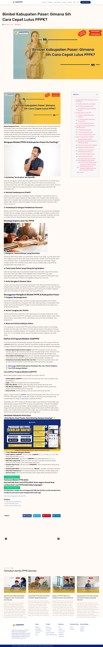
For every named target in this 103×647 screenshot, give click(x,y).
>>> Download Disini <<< (12, 477)
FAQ (78, 2)
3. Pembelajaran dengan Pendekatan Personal (87, 109)
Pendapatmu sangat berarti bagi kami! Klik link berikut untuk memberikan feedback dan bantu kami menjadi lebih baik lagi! (88, 167)
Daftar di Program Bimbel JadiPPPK (85, 137)
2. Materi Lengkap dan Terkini (85, 132)
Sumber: (82, 172)
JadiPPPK (7, 344)
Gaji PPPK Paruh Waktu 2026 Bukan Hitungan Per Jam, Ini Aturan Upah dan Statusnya (14, 598)
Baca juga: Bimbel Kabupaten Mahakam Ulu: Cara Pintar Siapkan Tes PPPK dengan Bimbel (87, 141)
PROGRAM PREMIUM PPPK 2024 (86, 147)
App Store (52, 454)
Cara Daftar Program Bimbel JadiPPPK (87, 145)
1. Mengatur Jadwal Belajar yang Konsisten (86, 116)
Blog (74, 2)
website (21, 456)
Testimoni (70, 2)
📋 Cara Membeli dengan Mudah (86, 154)
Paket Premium (57, 2)
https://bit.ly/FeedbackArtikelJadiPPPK (15, 496)
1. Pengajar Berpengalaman (84, 130)
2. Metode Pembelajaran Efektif (85, 106)
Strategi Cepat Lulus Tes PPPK (83, 112)
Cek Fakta (64, 2)
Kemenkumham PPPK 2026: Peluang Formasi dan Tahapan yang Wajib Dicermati (87, 598)
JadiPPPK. (32, 138)
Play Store (43, 454)
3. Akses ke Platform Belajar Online (86, 134)
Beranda (44, 2)
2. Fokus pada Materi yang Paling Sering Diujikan (86, 120)
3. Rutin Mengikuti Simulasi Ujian (86, 123)
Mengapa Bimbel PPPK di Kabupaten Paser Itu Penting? (86, 100)
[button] (6, 435)
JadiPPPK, (23, 394)
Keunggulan (50, 2)
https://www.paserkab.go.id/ (14, 501)
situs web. (52, 458)
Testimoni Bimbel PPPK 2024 (85, 156)
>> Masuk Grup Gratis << (12, 487)
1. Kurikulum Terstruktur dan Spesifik (86, 104)
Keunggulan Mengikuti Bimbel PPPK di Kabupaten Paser (85, 126)
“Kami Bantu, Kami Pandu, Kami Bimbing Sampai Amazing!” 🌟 (86, 150)
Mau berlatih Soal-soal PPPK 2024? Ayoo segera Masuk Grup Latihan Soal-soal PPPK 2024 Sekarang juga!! (87, 160)
